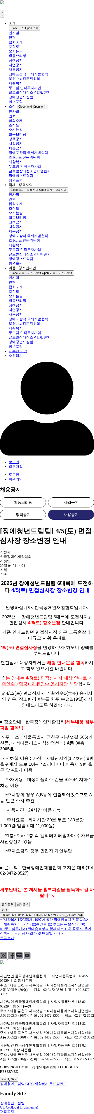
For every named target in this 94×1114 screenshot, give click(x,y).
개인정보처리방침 (14, 946)
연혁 (12, 37)
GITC (29, 1084)
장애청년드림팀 (21, 97)
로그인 (14, 462)
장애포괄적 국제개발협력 (28, 74)
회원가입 (16, 466)
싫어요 (22, 904)
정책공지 (16, 60)
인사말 (14, 33)
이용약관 (43, 946)
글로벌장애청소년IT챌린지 (29, 92)
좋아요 (7, 904)
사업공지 (16, 65)
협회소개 (16, 42)
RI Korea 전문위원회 (24, 79)
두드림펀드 (58, 1084)
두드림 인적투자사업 (25, 88)
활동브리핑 (17, 56)
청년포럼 (16, 101)
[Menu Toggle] (2, 13)
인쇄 (4, 909)
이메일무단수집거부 (73, 946)
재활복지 (16, 83)
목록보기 (7, 938)
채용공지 (16, 69)
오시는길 (16, 51)
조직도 (14, 46)
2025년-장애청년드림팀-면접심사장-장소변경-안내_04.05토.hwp (42, 914)
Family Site (9, 1079)
